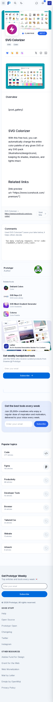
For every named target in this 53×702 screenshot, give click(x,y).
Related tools (8, 282)
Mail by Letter (8, 675)
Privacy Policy (8, 687)
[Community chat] (36, 3)
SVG (9, 44)
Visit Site (41, 213)
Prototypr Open (9, 625)
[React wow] (17, 53)
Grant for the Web (10, 663)
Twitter (5, 638)
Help (4, 613)
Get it (42, 33)
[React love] (7, 53)
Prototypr (8, 268)
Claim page (29, 33)
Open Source (8, 619)
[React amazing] (22, 53)
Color (16, 44)
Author (7, 270)
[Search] (15, 3)
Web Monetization (10, 669)
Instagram (6, 644)
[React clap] (12, 53)
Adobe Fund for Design (13, 657)
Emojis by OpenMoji (11, 681)
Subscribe (24, 375)
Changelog (7, 632)
